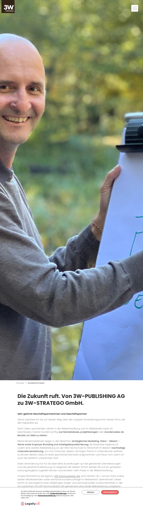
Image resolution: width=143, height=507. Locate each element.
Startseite (20, 383)
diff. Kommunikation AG (67, 476)
